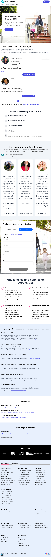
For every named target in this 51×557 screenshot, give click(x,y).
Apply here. (13, 32)
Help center (3, 539)
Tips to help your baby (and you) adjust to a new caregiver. (13, 417)
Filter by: (43, 56)
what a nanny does (33, 339)
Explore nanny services (7, 433)
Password (5, 260)
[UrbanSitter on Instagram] (47, 553)
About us (20, 537)
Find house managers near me (41, 527)
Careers (19, 541)
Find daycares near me (7, 491)
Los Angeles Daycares (6, 495)
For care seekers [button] (5, 463)
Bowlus (17, 4)
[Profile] (5, 60)
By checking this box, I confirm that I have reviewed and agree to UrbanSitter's (16, 234)
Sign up (46, 1)
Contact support (4, 537)
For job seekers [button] (16, 463)
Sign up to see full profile (29, 74)
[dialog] (2, 555)
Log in (40, 1)
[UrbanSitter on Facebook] (44, 553)
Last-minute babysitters (7, 513)
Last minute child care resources (8, 480)
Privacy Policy (12, 234)
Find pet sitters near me (7, 527)
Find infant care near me (40, 513)
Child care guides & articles (7, 472)
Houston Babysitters (22, 478)
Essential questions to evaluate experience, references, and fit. (14, 407)
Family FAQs (4, 470)
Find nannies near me (40, 472)
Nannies (7, 4)
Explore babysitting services (24, 470)
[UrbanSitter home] (8, 1)
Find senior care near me (23, 527)
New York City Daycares (7, 493)
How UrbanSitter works (6, 468)
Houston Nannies (39, 478)
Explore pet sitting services (7, 525)
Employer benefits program (23, 545)
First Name (5, 237)
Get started (8, 29)
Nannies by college (31, 433)
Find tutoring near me (23, 513)
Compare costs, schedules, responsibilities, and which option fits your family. (17, 412)
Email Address (6, 249)
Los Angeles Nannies (39, 476)
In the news (20, 543)
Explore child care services (7, 519)
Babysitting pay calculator (6, 478)
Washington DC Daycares (7, 501)
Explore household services (41, 525)
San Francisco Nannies (40, 480)
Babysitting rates (4, 476)
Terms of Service (19, 234)
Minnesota (12, 4)
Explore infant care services (41, 511)
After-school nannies (5, 484)
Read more (3, 71)
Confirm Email (6, 255)
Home (2, 4)
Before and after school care (7, 482)
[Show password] (32, 263)
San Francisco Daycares (7, 499)
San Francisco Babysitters (24, 480)
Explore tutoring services (23, 511)
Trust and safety (21, 539)
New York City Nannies (40, 474)
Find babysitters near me (23, 472)
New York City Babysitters (24, 474)
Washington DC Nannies (40, 482)
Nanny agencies (4, 367)
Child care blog (4, 474)
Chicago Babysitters (22, 484)
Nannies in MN (5, 440)
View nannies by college (31, 104)
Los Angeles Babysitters (23, 476)
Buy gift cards (4, 541)
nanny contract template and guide (18, 390)
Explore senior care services (24, 525)
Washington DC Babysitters (24, 482)
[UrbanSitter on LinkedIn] (49, 553)
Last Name (5, 243)
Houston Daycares (6, 497)
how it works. (32, 349)
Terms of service (14, 553)
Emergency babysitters (7, 511)
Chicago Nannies (39, 484)
